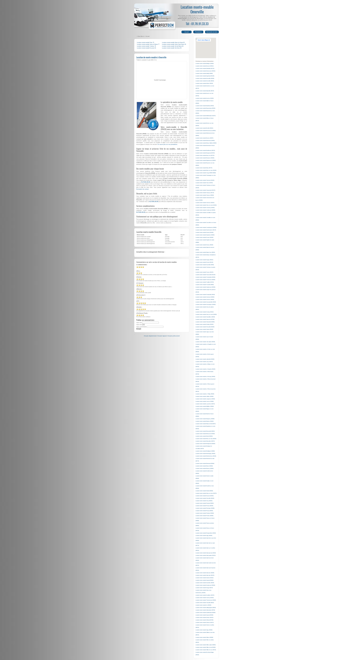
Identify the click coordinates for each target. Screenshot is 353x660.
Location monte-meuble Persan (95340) (204, 505)
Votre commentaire (141, 326)
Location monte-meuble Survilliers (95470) (205, 595)
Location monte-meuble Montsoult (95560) (205, 463)
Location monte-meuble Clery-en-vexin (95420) (206, 205)
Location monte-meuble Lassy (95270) (204, 361)
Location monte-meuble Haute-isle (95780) (205, 319)
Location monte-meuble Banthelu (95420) (205, 105)
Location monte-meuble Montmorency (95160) (206, 456)
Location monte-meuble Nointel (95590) (204, 490)
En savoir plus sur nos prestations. (168, 144)
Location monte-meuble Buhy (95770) (204, 167)
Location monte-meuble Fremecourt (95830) (205, 279)
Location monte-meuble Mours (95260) (204, 465)
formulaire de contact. (142, 189)
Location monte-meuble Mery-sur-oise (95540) (206, 438)
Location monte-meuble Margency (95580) (205, 418)
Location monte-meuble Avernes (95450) (205, 98)
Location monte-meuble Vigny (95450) (204, 629)
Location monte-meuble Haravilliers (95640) (205, 316)
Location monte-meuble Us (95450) (203, 605)
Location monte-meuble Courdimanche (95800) (206, 227)
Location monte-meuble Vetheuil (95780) (204, 620)
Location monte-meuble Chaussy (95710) (205, 192)
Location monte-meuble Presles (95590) (204, 515)
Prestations (198, 32)
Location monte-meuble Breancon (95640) (205, 157)
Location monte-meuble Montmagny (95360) (205, 453)
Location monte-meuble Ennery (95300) (204, 244)
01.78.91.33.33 (145, 182)
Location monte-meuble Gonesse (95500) (205, 299)
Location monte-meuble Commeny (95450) (205, 207)
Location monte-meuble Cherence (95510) (205, 202)
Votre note (139, 324)
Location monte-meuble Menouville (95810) (205, 431)
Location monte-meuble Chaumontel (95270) (205, 190)
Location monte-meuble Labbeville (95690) (205, 359)
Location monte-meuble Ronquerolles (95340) (206, 533)
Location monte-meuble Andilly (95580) (204, 73)
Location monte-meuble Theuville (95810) (205, 602)
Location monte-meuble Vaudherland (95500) (205, 612)
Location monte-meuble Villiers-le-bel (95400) (206, 647)
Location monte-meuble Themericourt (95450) (206, 600)
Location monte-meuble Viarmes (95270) (205, 622)
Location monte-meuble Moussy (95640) (205, 468)
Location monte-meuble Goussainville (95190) (206, 302)
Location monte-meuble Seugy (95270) (204, 587)
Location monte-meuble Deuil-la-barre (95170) (206, 229)
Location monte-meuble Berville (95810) (204, 128)
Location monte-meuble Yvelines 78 (146, 46)
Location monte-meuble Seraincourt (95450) (205, 585)
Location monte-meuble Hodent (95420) (204, 329)
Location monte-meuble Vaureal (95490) (204, 615)
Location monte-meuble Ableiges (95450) (205, 63)
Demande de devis (211, 32)
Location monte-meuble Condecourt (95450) (205, 210)
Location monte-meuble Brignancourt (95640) (206, 160)
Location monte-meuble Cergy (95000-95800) (206, 172)
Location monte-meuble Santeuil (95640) (204, 580)
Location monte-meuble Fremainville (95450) (205, 277)
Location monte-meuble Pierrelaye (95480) (205, 508)
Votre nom (139, 322)
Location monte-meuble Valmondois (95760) (205, 610)
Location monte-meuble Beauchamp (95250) (205, 108)
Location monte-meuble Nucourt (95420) (205, 495)
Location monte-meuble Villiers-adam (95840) (206, 644)
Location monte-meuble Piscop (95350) (204, 510)
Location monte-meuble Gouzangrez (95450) (206, 304)
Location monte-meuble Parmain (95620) (205, 503)
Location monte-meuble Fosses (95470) (204, 272)
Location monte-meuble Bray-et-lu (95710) (205, 155)
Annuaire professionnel (173, 336)
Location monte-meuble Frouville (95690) (205, 284)
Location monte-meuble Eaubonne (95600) (205, 234)
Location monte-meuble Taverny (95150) (205, 597)
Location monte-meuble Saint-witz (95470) (205, 575)
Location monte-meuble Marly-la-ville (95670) (206, 423)
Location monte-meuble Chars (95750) (204, 182)
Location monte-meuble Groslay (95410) (205, 311)
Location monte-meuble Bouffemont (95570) (205, 150)
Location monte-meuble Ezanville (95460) (205, 264)
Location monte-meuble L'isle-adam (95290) (205, 341)
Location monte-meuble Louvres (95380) (205, 401)
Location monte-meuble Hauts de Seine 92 (173, 42)
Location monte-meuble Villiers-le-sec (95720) (206, 649)
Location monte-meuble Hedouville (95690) (205, 321)
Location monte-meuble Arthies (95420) (204, 83)
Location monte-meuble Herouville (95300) (205, 326)
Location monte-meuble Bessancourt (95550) (206, 130)
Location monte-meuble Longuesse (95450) (205, 398)
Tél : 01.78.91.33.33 (197, 23)
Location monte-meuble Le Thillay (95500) (205, 393)
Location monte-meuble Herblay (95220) (204, 324)
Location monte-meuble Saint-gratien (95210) (206, 555)
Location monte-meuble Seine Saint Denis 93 (174, 44)
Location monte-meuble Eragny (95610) (204, 259)
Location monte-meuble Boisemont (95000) (205, 140)
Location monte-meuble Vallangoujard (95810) (206, 607)
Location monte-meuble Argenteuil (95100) (205, 75)
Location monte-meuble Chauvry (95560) (205, 195)
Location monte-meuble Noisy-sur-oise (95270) (206, 493)
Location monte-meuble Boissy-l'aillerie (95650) (206, 143)
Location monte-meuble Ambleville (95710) (205, 68)
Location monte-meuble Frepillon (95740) (205, 282)
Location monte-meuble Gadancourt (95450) (205, 287)
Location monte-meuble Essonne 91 (146, 48)
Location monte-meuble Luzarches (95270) (205, 403)
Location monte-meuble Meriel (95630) (204, 436)
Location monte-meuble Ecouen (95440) (204, 237)
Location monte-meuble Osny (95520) (204, 500)
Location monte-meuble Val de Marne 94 (172, 46)
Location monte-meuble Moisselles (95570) (205, 441)
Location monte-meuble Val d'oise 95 (171, 48)
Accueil (186, 32)
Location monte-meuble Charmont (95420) (205, 180)
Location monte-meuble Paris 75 (145, 42)
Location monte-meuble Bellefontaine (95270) (206, 115)
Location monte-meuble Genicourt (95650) (205, 297)
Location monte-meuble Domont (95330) (204, 232)
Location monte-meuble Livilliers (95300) (204, 396)
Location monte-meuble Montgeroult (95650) (205, 443)
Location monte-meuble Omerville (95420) (205, 498)
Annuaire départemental (150, 336)
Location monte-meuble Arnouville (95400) (205, 78)
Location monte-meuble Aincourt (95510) (205, 66)
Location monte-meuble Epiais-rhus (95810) (205, 252)
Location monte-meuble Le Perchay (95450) (205, 376)
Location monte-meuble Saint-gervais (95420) (206, 552)
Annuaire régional (162, 336)
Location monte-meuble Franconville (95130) (205, 274)
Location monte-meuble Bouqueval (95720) (205, 152)
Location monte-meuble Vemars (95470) (204, 617)
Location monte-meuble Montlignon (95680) (205, 451)
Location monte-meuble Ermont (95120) (204, 262)
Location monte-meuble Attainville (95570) (205, 90)
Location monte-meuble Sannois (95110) (204, 577)
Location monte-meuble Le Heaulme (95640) (205, 369)
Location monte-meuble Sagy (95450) (204, 535)
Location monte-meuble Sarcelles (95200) (205, 582)
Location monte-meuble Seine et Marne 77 (148, 44)
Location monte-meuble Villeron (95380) (204, 637)
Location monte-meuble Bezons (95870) (204, 138)
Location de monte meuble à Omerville (151, 57)
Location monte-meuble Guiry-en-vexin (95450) (206, 314)
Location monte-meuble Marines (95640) (205, 421)
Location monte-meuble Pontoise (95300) (205, 513)
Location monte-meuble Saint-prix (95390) (205, 572)
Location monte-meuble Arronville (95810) (205, 80)
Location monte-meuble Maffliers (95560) (205, 406)
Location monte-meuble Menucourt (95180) (205, 433)
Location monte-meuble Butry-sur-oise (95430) (206, 170)
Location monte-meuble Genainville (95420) (205, 294)
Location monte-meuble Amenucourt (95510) (205, 70)
